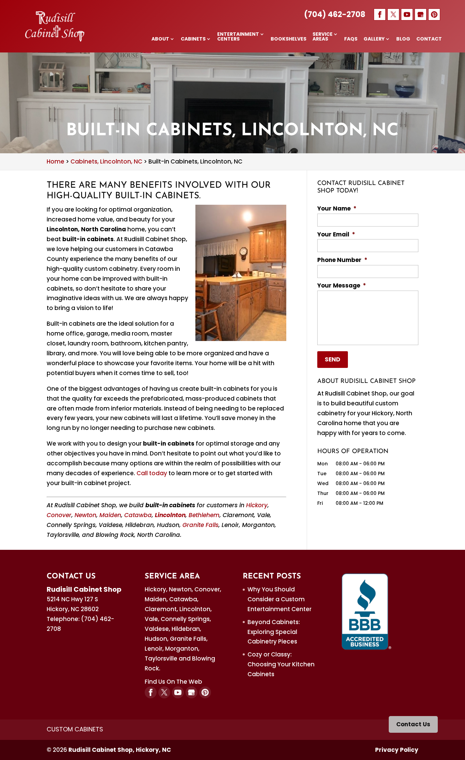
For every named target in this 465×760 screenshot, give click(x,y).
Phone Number (342, 260)
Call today (152, 473)
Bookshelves (288, 39)
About (160, 39)
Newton (85, 515)
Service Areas (322, 37)
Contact (429, 39)
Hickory (257, 505)
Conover (59, 515)
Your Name (336, 208)
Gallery (374, 39)
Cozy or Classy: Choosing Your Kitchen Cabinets (281, 664)
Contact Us (413, 724)
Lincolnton (170, 515)
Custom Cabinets (75, 729)
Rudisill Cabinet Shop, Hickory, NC (119, 750)
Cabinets (193, 39)
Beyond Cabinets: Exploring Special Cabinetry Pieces (273, 632)
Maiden (110, 515)
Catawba (138, 515)
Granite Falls (200, 525)
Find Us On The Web (173, 682)
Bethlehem (204, 515)
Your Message (341, 285)
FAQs (350, 39)
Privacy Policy (396, 750)
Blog (403, 39)
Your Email (336, 234)
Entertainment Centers (238, 37)
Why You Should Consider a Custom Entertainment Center (279, 599)
